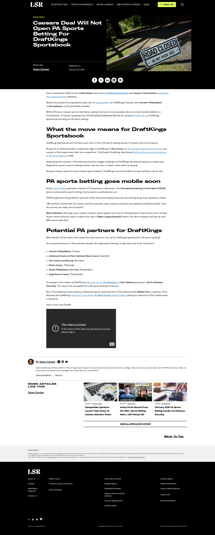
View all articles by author (135, 424)
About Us (58, 375)
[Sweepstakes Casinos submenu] (141, 4)
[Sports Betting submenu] (68, 4)
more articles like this (42, 385)
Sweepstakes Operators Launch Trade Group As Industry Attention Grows (98, 411)
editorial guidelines (43, 375)
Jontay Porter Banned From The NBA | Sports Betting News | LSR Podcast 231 (134, 411)
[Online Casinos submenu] (114, 4)
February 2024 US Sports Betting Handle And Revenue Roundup (170, 411)
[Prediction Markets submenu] (94, 4)
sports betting (60, 188)
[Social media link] (94, 80)
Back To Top (174, 436)
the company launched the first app (145, 148)
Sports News (39, 17)
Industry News (97, 404)
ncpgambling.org (52, 457)
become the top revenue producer (150, 152)
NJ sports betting (57, 156)
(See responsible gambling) (136, 457)
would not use (141, 115)
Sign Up (168, 4)
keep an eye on (102, 282)
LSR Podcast (131, 404)
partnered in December (82, 295)
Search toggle (182, 4)
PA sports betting (100, 102)
